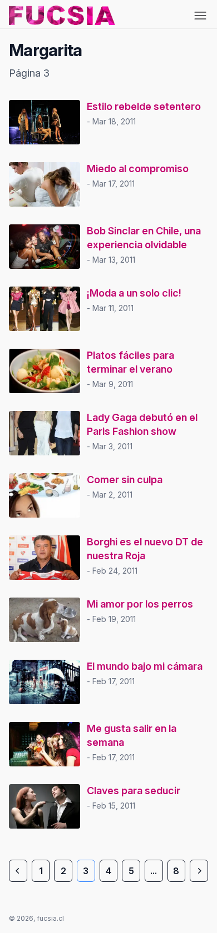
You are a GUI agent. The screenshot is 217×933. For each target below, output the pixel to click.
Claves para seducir (133, 790)
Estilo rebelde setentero (144, 106)
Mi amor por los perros (140, 604)
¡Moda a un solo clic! (134, 293)
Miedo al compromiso (138, 168)
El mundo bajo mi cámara (145, 666)
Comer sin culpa (124, 479)
